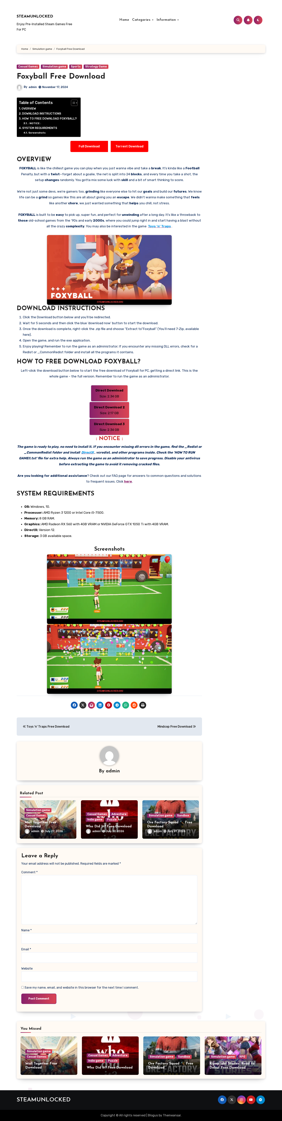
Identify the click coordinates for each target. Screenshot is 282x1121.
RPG (242, 1056)
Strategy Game (96, 66)
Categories (142, 20)
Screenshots (36, 132)
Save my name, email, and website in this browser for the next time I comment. (82, 987)
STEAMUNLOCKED (35, 16)
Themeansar (172, 1115)
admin (33, 87)
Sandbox (183, 815)
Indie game (94, 819)
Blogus (153, 1115)
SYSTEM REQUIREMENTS (39, 128)
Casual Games (28, 66)
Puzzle (112, 819)
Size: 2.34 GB (109, 393)
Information (167, 20)
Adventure (118, 814)
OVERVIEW (28, 108)
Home (124, 20)
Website (27, 968)
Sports (76, 66)
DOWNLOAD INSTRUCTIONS (41, 113)
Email (26, 949)
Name (26, 930)
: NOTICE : (34, 123)
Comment (29, 872)
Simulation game (54, 66)
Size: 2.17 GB (109, 410)
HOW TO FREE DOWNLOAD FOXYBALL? (49, 118)
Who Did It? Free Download (109, 826)
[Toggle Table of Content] (72, 103)
